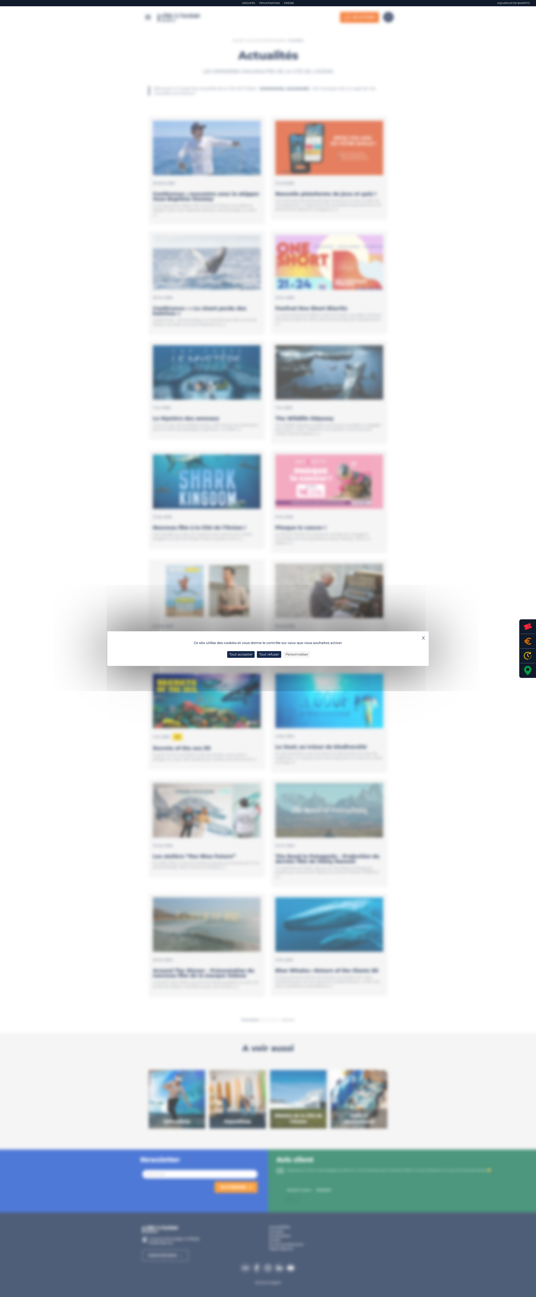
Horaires (527, 656)
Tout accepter (241, 654)
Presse (289, 3)
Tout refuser (269, 654)
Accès (527, 670)
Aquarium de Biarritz (513, 3)
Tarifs (527, 641)
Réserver (527, 626)
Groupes (248, 3)
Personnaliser (297, 654)
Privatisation (269, 3)
